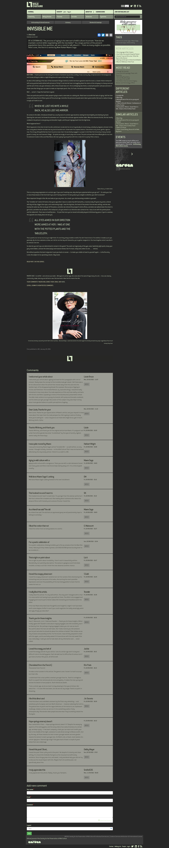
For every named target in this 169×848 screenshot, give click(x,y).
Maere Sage (32, 34)
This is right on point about (39, 557)
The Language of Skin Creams (125, 52)
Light (126, 6)
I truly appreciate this (37, 769)
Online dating (131, 43)
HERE (63, 282)
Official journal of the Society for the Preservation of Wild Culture (47, 838)
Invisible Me (120, 95)
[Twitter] (131, 6)
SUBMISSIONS (100, 12)
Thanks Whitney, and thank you (41, 427)
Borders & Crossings (96, 22)
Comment (30, 805)
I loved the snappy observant (40, 573)
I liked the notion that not (39, 525)
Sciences (89, 17)
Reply (87, 384)
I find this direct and (36, 698)
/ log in (69, 12)
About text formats (106, 820)
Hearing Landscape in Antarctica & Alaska (129, 60)
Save (29, 833)
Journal (31, 12)
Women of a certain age (123, 41)
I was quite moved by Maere (40, 443)
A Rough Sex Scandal (122, 71)
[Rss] (140, 6)
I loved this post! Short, (38, 749)
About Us (89, 12)
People (124, 846)
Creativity (31, 17)
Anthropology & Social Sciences (40, 22)
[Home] (35, 4)
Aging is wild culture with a (39, 460)
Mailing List (118, 846)
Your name (30, 789)
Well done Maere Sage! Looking (41, 476)
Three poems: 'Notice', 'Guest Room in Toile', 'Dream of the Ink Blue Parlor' (127, 108)
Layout (29, 825)
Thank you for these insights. (40, 618)
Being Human (47, 17)
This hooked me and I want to (41, 492)
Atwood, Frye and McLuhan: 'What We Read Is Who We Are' (127, 57)
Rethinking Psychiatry (123, 77)
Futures (59, 17)
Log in (128, 846)
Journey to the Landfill (123, 79)
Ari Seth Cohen (109, 189)
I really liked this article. (38, 591)
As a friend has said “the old (39, 509)
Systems (103, 17)
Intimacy (68, 22)
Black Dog (119, 97)
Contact (111, 846)
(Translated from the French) (40, 665)
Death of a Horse (121, 127)
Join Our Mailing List (122, 12)
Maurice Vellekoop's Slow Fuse (125, 62)
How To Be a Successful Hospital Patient (128, 54)
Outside (74, 17)
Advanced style (121, 43)
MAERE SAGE (31, 276)
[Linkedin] (134, 6)
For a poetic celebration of (39, 542)
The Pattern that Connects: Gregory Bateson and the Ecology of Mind (126, 82)
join (64, 12)
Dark (122, 6)
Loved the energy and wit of (40, 648)
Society (59, 12)
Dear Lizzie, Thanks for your (40, 409)
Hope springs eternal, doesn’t (40, 721)
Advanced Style (63, 341)
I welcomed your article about (41, 376)
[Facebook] (137, 6)
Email (28, 797)
